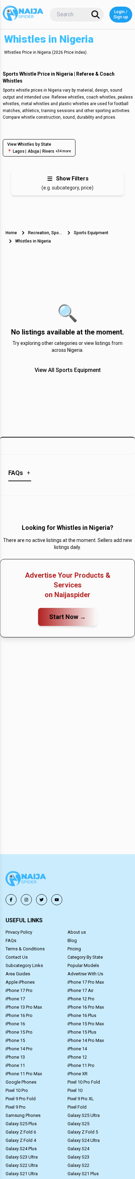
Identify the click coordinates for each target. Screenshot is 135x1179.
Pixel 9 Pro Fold (21, 1098)
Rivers (48, 151)
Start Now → (67, 616)
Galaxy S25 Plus (21, 1123)
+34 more (63, 151)
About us (77, 932)
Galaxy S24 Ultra (84, 1140)
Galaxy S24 (78, 1148)
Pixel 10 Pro (17, 1090)
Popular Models (83, 965)
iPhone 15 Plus (82, 1032)
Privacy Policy (19, 932)
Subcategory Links (24, 965)
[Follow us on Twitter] (41, 899)
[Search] (95, 15)
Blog (72, 940)
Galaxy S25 (78, 1123)
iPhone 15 (15, 1040)
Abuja (33, 151)
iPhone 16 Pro (19, 1015)
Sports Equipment (91, 232)
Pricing (74, 948)
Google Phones (21, 1082)
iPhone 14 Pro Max (86, 1040)
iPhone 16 (15, 1023)
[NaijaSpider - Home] (26, 880)
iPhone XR (78, 1073)
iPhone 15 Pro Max (86, 1023)
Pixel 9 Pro (16, 1107)
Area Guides (18, 973)
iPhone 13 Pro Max (24, 1007)
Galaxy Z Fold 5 (83, 1132)
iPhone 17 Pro (19, 990)
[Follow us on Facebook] (11, 899)
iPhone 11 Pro (81, 1065)
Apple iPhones (20, 982)
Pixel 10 (75, 1090)
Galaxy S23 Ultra (22, 1157)
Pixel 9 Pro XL (81, 1098)
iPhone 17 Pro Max (86, 982)
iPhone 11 (15, 1065)
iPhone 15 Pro (19, 1032)
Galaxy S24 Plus (21, 1148)
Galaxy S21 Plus (83, 1173)
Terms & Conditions (25, 948)
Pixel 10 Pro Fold (84, 1082)
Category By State (85, 957)
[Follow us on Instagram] (26, 899)
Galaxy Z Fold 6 (21, 1132)
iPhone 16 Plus (82, 1015)
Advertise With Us (85, 973)
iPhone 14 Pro (19, 1048)
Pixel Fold (77, 1107)
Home (11, 232)
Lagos (19, 151)
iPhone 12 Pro (81, 998)
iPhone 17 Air (80, 990)
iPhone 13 (15, 1057)
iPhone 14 (77, 1048)
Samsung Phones (23, 1115)
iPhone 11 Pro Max (24, 1073)
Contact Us (17, 957)
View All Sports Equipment (68, 370)
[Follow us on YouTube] (56, 899)
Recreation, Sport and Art (45, 232)
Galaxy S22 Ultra (22, 1165)
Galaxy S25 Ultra (84, 1115)
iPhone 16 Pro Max (86, 1007)
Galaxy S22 (78, 1165)
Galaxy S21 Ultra (22, 1173)
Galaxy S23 (78, 1157)
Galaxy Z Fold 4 (21, 1140)
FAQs (11, 940)
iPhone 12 (77, 1057)
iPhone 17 (15, 998)
